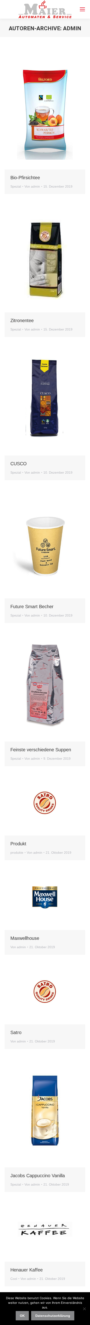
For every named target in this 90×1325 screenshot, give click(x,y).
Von (32, 186)
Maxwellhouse (24, 938)
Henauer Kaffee (26, 1269)
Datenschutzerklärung (52, 1316)
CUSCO (18, 463)
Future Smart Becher (32, 606)
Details (57, 112)
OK (22, 1316)
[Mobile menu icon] (82, 9)
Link (32, 112)
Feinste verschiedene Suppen (40, 749)
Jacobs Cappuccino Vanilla (37, 1175)
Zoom (45, 112)
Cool (13, 1279)
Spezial (15, 186)
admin (72, 28)
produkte (16, 852)
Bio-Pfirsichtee (25, 177)
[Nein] (84, 1308)
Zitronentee (22, 320)
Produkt (18, 843)
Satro (15, 1032)
